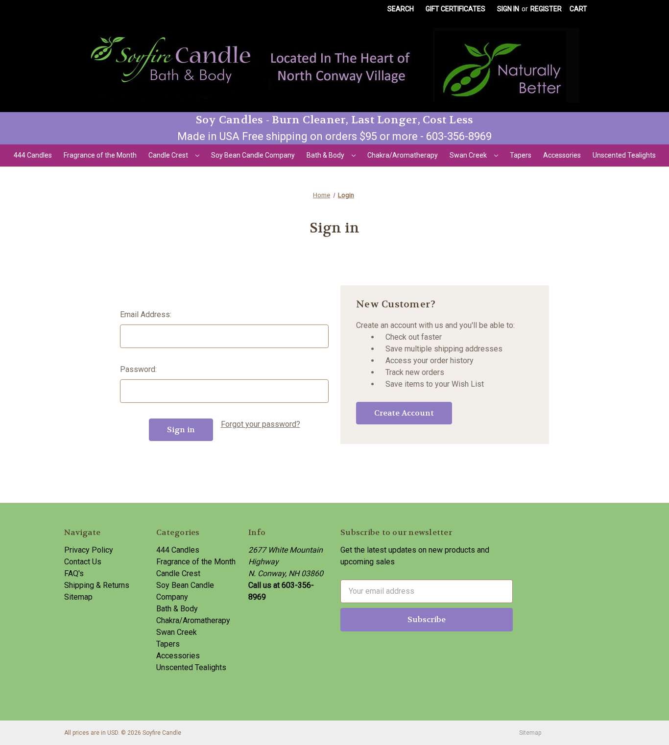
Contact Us (82, 561)
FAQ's (74, 573)
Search (400, 9)
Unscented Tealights (624, 155)
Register (546, 9)
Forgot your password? (260, 424)
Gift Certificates (455, 9)
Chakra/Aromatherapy (402, 155)
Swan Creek (469, 155)
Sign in (508, 9)
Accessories (562, 155)
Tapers (520, 155)
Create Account (404, 413)
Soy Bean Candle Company (253, 155)
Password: (138, 369)
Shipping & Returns (96, 585)
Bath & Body (326, 155)
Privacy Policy (88, 550)
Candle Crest (169, 155)
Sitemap (78, 597)
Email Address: (145, 314)
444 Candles (33, 155)
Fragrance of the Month (100, 155)
